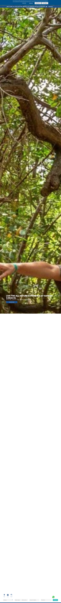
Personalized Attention (11, 596)
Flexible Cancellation (8, 596)
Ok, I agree (45, 3)
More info (31, 3)
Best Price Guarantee (4, 596)
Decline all (38, 3)
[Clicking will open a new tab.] (53, 597)
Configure (24, 3)
